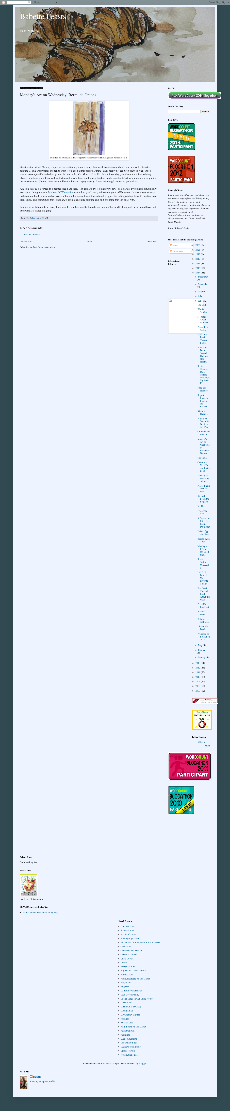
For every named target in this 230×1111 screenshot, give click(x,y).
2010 (198, 676)
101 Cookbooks (128, 926)
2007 (198, 690)
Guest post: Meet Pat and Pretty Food (204, 466)
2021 (198, 249)
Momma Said (127, 1010)
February (202, 649)
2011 (198, 672)
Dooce (124, 962)
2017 (198, 258)
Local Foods (126, 1002)
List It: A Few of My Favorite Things (203, 578)
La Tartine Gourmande (131, 990)
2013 (198, 663)
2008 (198, 686)
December (203, 276)
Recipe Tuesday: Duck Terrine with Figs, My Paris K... (204, 375)
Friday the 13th (202, 512)
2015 (198, 268)
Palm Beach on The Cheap (133, 1026)
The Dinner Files (129, 1042)
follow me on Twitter (204, 744)
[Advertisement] (35, 837)
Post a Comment (32, 234)
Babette (37, 1077)
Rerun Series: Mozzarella (203, 563)
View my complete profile (42, 1081)
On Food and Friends (204, 433)
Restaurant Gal (128, 1030)
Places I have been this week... (204, 488)
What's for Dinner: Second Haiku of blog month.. (203, 354)
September (203, 284)
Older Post (152, 241)
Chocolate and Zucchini (132, 950)
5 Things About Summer (203, 319)
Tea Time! (202, 457)
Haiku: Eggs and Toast (203, 533)
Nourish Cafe (127, 1022)
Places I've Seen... (203, 328)
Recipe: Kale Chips (204, 540)
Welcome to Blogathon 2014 (204, 636)
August (202, 291)
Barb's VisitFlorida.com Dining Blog (40, 912)
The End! (202, 304)
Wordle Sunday (202, 311)
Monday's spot (49, 167)
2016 (198, 263)
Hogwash (125, 986)
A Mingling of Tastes (131, 938)
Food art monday (203, 389)
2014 (198, 272)
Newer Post (26, 241)
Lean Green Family (130, 994)
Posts (175, 245)
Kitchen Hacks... (203, 413)
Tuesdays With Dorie (131, 1046)
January (202, 657)
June (200, 300)
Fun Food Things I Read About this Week (204, 594)
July (200, 296)
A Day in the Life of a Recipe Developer (204, 522)
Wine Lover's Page (130, 1054)
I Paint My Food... (203, 628)
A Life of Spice (128, 934)
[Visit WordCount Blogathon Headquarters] (181, 812)
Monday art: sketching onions (203, 478)
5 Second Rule (127, 930)
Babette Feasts (43, 15)
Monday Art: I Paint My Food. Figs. (204, 550)
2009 (198, 681)
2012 (198, 667)
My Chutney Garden (130, 1014)
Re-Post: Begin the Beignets (203, 498)
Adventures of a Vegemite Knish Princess (140, 942)
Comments (177, 251)
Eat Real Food (202, 613)
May (200, 645)
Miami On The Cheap (131, 1006)
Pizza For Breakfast (203, 605)
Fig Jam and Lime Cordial (133, 970)
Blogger (142, 1063)
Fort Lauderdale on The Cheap (135, 978)
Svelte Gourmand (129, 1038)
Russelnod (125, 1034)
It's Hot (201, 506)
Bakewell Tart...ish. (203, 620)
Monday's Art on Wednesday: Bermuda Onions (203, 446)
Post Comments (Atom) (44, 247)
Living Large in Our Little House (137, 998)
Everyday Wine (128, 966)
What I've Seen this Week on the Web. (203, 423)
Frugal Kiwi (126, 982)
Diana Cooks (127, 958)
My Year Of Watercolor (60, 192)
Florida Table (127, 974)
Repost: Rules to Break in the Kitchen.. (203, 401)
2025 (198, 245)
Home (89, 241)
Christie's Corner (129, 954)
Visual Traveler (128, 1050)
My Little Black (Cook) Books (202, 338)
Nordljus (125, 1018)
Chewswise (126, 946)
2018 (198, 254)
